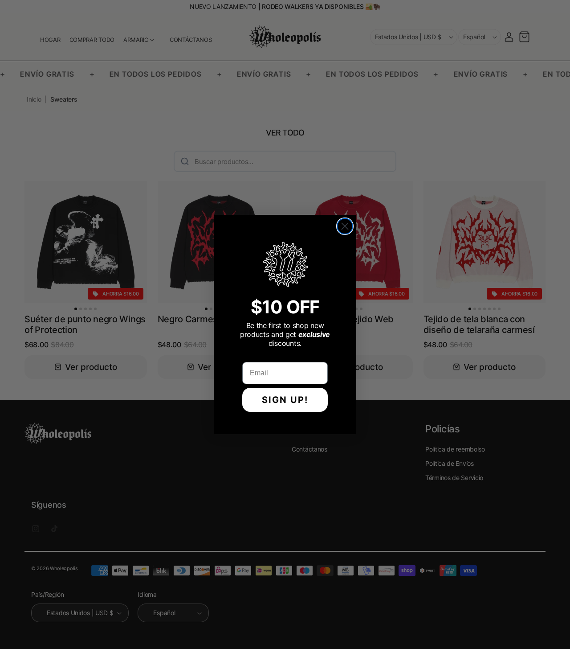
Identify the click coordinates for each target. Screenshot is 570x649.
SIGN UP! (285, 399)
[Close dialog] (345, 226)
